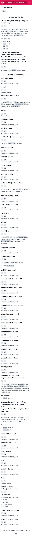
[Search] (6, 2)
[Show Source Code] (5, 26)
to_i (9, 483)
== (9, 116)
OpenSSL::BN (8, 7)
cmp (9, 92)
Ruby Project (26, 530)
